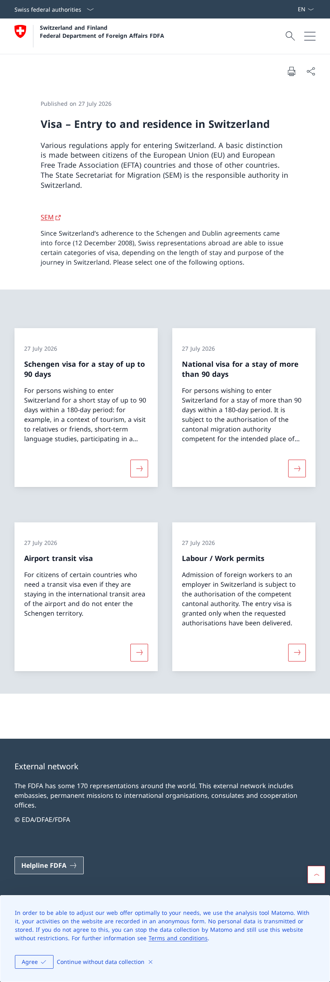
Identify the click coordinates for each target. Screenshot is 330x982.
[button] (316, 874)
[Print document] (291, 71)
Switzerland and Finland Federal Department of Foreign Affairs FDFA (102, 31)
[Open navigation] (310, 36)
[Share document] (310, 71)
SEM (47, 217)
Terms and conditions (178, 938)
